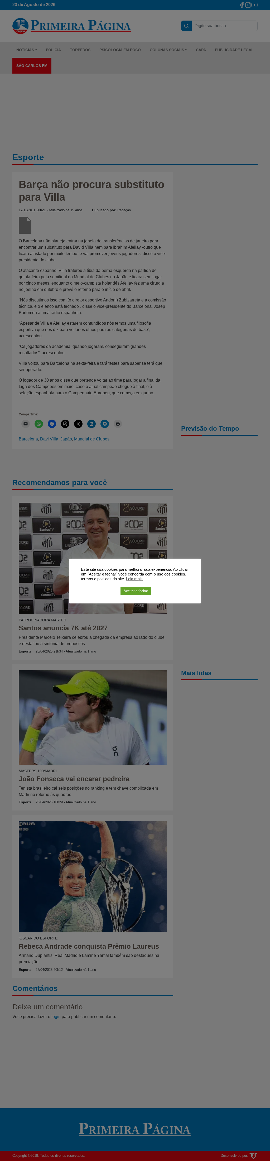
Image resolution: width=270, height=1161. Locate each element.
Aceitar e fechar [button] (136, 591)
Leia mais (134, 579)
